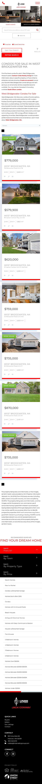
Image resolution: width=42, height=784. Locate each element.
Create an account (26, 80)
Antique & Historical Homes (15, 618)
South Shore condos (15, 89)
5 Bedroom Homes (12, 640)
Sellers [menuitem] (7, 722)
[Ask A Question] (12, 176)
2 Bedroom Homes (12, 656)
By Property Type (13, 566)
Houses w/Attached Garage (14, 629)
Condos (7, 602)
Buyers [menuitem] (7, 720)
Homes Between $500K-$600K (16, 667)
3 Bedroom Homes (12, 650)
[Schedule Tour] (8, 176)
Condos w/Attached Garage (15, 591)
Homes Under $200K (12, 688)
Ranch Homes (10, 580)
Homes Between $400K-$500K (16, 672)
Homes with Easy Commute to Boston (19, 623)
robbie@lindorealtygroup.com (18, 743)
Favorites (7, 44)
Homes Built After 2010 (13, 596)
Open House (9, 138)
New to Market (10, 585)
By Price (8, 574)
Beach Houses (10, 612)
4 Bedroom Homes (12, 645)
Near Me (22, 35)
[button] (37, 30)
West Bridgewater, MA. (14, 120)
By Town (8, 558)
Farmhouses (9, 634)
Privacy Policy (11, 765)
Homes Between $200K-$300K (16, 683)
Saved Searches (19, 44)
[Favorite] (4, 176)
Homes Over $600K (12, 661)
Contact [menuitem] (7, 727)
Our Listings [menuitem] (9, 724)
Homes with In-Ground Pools (15, 607)
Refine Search (12, 55)
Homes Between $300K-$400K (16, 677)
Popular (8, 550)
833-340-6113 (12, 741)
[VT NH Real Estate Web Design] (21, 777)
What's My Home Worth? (32, 24)
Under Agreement (9, 286)
